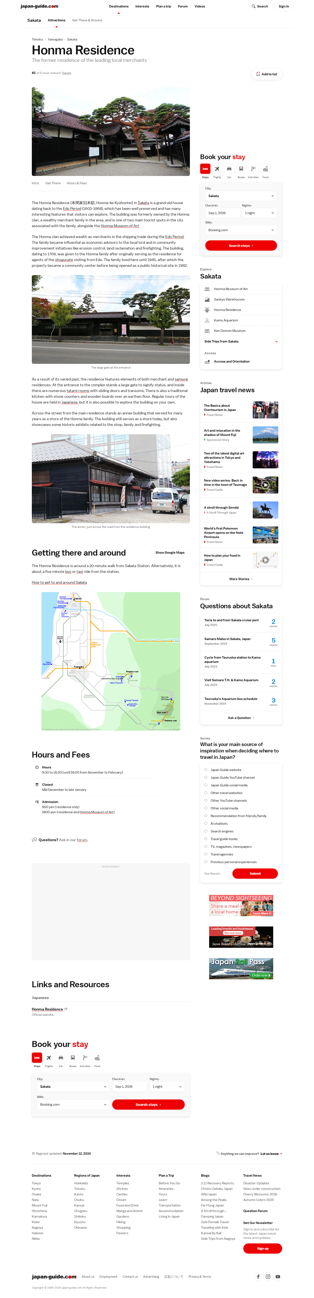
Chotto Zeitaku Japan (217, 1189)
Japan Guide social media (229, 785)
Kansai (79, 1205)
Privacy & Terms (200, 1277)
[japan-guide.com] (39, 6)
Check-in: (118, 1079)
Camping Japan (212, 1216)
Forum (183, 6)
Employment (108, 1277)
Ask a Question (239, 718)
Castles (122, 1194)
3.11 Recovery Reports (217, 1183)
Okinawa (80, 1227)
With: (40, 1097)
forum (82, 839)
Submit (255, 873)
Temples (122, 1183)
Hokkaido (81, 1183)
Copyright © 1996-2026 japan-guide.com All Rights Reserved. (69, 1287)
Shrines (122, 1189)
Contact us (130, 1277)
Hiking (120, 1222)
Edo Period (72, 208)
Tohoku (37, 39)
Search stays (147, 1104)
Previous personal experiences (234, 862)
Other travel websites (227, 793)
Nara (35, 1200)
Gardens (122, 1216)
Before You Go (169, 1183)
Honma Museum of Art (120, 225)
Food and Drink (127, 1205)
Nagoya (37, 1227)
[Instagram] (268, 1276)
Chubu (79, 1200)
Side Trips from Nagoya (218, 1238)
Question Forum (255, 1211)
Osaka (36, 1194)
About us (88, 1277)
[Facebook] (258, 1276)
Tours (163, 1194)
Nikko (36, 1238)
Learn (163, 1200)
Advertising (151, 1277)
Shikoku (80, 1216)
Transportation (170, 1205)
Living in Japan (169, 1216)
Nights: (154, 1079)
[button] (241, 341)
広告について (173, 1277)
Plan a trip (163, 6)
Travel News (252, 1175)
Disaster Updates (256, 1183)
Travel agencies (222, 854)
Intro (35, 183)
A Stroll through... (214, 1211)
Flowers (122, 1233)
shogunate (64, 259)
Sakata (72, 39)
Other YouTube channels (229, 801)
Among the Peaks (214, 1200)
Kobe (36, 1222)
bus (68, 571)
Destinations (119, 6)
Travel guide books (224, 839)
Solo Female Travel (215, 1222)
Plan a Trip (166, 1175)
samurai (181, 379)
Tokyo (36, 1183)
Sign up (263, 1248)
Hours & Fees (77, 183)
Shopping (123, 1227)
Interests (142, 6)
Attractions (56, 20)
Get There (53, 183)
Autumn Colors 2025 (258, 1200)
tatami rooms (78, 390)
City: (40, 1079)
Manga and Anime (129, 1211)
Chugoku (80, 1211)
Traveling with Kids (214, 1227)
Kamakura (39, 1216)
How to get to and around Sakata (59, 582)
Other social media (224, 808)
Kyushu (79, 1222)
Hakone (37, 1233)
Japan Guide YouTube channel (233, 777)
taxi (80, 571)
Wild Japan (209, 1194)
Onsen (121, 1200)
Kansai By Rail (211, 1233)
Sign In (284, 6)
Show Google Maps (170, 552)
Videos (200, 6)
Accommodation (171, 1211)
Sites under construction (261, 1189)
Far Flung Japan (212, 1205)
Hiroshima (39, 1211)
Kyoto (36, 1189)
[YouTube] (278, 1276)
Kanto (78, 1194)
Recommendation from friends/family (239, 816)
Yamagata (55, 39)
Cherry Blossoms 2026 (260, 1194)
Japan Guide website (226, 770)
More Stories (239, 579)
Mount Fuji (39, 1205)
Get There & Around (87, 20)
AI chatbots (219, 824)
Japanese (70, 402)
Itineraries (166, 1189)
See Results (212, 873)
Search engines (222, 831)
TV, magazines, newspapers (231, 847)
